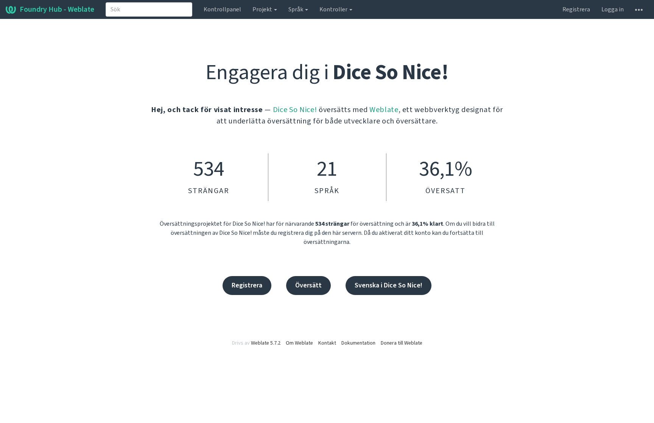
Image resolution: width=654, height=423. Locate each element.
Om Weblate (299, 343)
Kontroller (334, 9)
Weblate (384, 110)
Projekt (262, 9)
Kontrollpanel (222, 9)
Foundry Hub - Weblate (57, 9)
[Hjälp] (638, 9)
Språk (296, 9)
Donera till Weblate (401, 343)
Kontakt (327, 343)
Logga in (612, 9)
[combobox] (149, 9)
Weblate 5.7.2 (265, 343)
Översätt (308, 285)
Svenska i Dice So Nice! (388, 285)
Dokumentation (358, 343)
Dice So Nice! (295, 110)
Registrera (576, 9)
